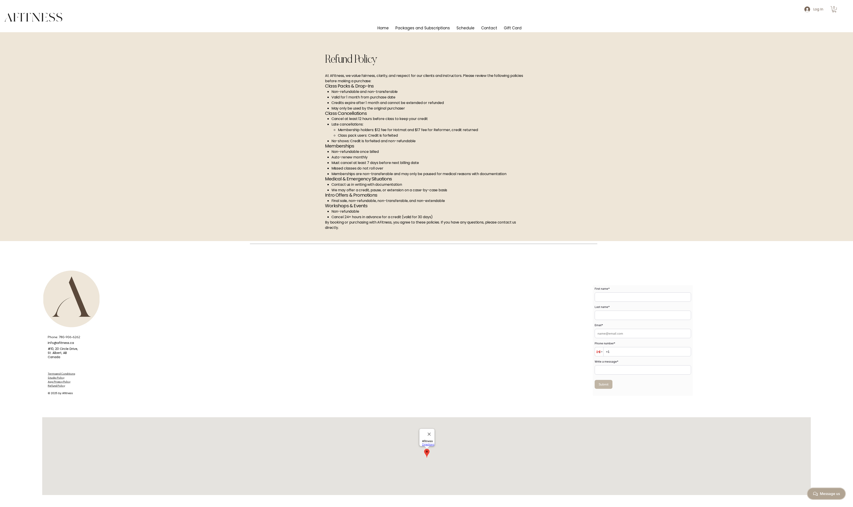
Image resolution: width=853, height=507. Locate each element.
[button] (834, 9)
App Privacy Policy (59, 381)
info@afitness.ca (61, 343)
